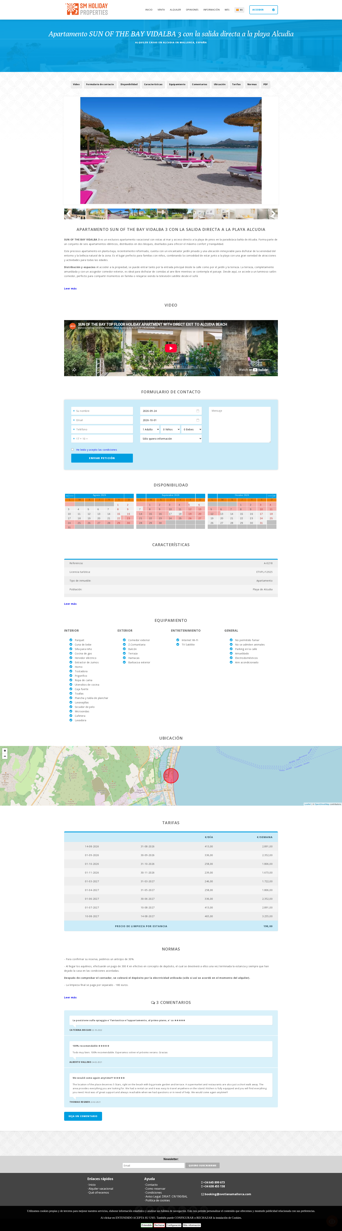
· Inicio (91, 1185)
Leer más (70, 288)
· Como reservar (154, 1189)
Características (153, 84)
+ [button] (5, 750)
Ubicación (220, 84)
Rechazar (159, 1225)
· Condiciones (153, 1192)
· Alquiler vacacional (100, 1189)
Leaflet (308, 804)
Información (211, 9)
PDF (265, 84)
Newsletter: (171, 1159)
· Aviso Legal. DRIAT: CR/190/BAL (166, 1196)
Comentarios (199, 84)
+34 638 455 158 (214, 1186)
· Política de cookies (157, 1200)
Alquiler (175, 9)
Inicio (149, 9)
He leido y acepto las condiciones (96, 449)
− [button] (5, 756)
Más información (191, 1225)
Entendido (147, 1225)
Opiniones (192, 9)
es (241, 10)
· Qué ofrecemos (98, 1192)
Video (76, 84)
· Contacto (151, 1185)
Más (227, 9)
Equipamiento (177, 84)
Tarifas (236, 84)
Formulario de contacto (100, 84)
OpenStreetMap (322, 804)
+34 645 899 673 (214, 1182)
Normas (252, 84)
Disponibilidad (129, 84)
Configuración (174, 1225)
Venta (161, 9)
